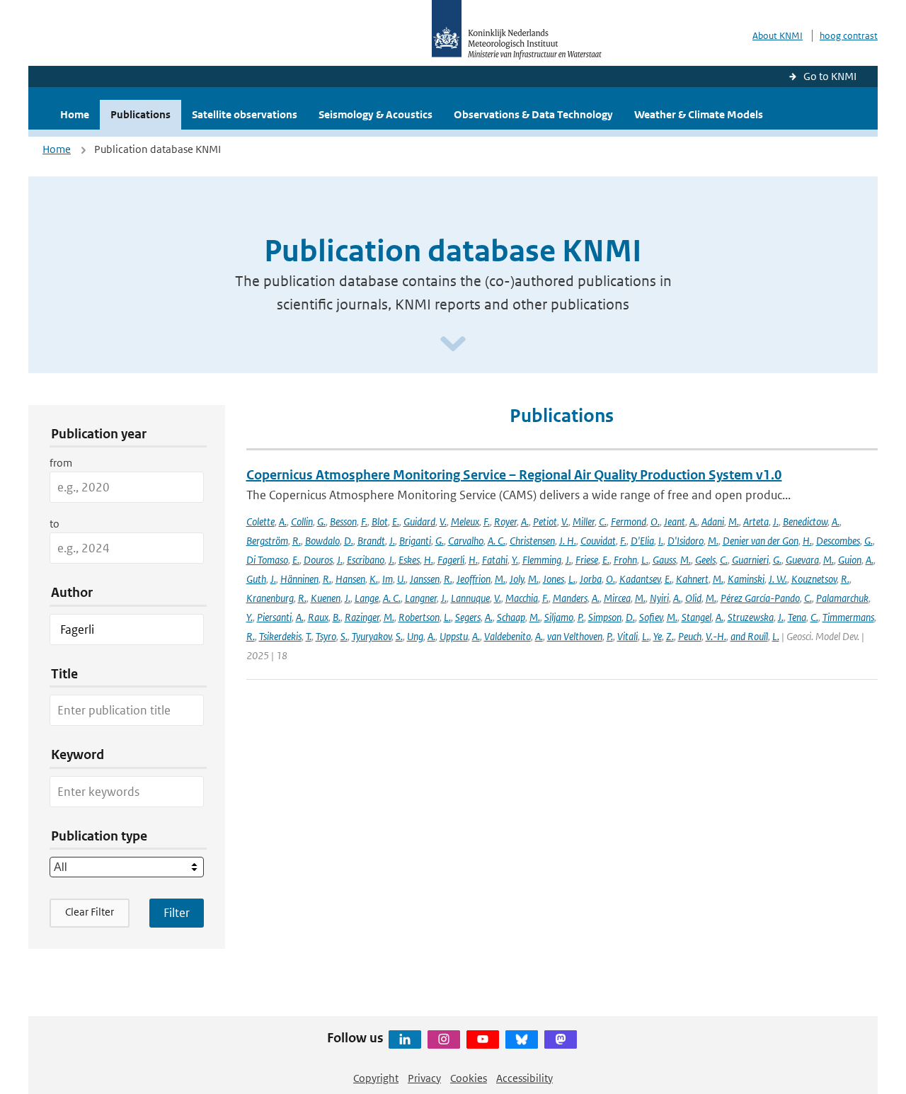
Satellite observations (244, 114)
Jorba (591, 579)
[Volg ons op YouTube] (483, 1039)
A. (283, 521)
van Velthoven (574, 636)
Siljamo (558, 617)
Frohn (625, 559)
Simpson (604, 617)
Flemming (541, 559)
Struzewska (751, 617)
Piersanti (274, 617)
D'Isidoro (685, 540)
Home (74, 114)
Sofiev (651, 617)
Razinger (362, 617)
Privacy (424, 1078)
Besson (343, 521)
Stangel (696, 617)
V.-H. (716, 636)
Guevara (802, 559)
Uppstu (454, 636)
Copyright (375, 1078)
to (54, 523)
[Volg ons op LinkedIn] (405, 1039)
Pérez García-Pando (760, 598)
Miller (584, 521)
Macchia (521, 598)
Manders (570, 598)
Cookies (468, 1078)
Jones (553, 579)
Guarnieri (750, 559)
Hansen (350, 579)
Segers (468, 617)
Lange (367, 598)
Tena (797, 617)
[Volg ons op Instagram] (444, 1039)
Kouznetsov (814, 579)
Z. (670, 636)
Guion (849, 559)
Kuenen (325, 598)
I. (660, 540)
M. (733, 521)
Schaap (511, 617)
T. (308, 636)
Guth (256, 579)
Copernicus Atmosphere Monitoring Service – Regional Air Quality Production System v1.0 (514, 475)
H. (807, 540)
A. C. (496, 540)
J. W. (778, 579)
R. (296, 540)
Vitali (627, 636)
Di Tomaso (267, 559)
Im (387, 579)
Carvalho (465, 540)
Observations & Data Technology (533, 114)
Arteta (756, 521)
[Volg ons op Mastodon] (560, 1039)
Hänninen (299, 579)
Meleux (465, 521)
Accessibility (524, 1078)
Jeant (674, 521)
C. (603, 521)
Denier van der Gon (760, 540)
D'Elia (642, 540)
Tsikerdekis (280, 636)
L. (644, 559)
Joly (517, 579)
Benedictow (805, 521)
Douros (318, 559)
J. (776, 521)
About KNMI (777, 36)
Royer (505, 521)
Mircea (617, 598)
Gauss (664, 559)
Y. (515, 559)
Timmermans (848, 617)
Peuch (689, 636)
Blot (380, 521)
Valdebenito (507, 636)
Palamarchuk (842, 598)
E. (395, 521)
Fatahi (495, 559)
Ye (657, 636)
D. (348, 540)
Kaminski (746, 579)
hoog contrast (849, 36)
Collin (302, 521)
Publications (140, 114)
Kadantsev (639, 579)
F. (364, 521)
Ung (415, 636)
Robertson (419, 617)
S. (344, 636)
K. (373, 579)
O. (655, 521)
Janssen (425, 579)
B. (336, 617)
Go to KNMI (829, 76)
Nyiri (659, 598)
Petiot (545, 521)
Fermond (628, 521)
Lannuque (470, 598)
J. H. (567, 540)
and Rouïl (749, 636)
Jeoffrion (474, 579)
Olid (693, 598)
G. (321, 521)
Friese (586, 559)
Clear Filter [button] (89, 911)
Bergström (267, 540)
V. (443, 521)
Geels (705, 559)
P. (581, 617)
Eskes (409, 559)
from (61, 462)
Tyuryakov (371, 636)
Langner (421, 598)
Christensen (532, 540)
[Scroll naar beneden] (453, 344)
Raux (318, 617)
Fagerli (450, 559)
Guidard (419, 521)
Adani (712, 521)
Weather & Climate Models (698, 114)
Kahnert (692, 579)
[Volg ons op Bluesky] (522, 1039)
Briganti (415, 540)
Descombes (838, 540)
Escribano (365, 559)
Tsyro (326, 636)
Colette (260, 521)
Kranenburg (270, 598)
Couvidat (598, 540)
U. (401, 579)
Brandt (371, 540)
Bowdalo (322, 540)
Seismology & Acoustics (375, 114)
